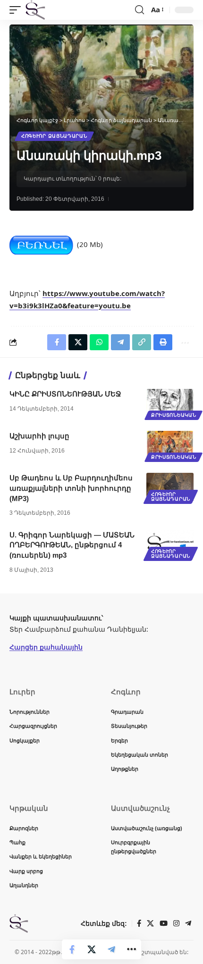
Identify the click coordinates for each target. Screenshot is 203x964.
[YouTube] (163, 923)
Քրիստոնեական (173, 415)
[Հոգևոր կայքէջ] (35, 10)
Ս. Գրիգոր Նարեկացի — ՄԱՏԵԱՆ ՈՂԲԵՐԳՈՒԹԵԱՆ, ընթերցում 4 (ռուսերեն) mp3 (72, 545)
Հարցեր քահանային (46, 647)
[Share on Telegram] (111, 949)
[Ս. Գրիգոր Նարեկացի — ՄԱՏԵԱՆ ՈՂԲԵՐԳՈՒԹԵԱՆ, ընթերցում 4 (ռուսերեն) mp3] (170, 544)
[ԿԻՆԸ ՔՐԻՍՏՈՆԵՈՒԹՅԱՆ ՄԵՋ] (170, 403)
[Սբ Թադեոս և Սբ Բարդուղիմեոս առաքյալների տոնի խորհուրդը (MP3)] (170, 487)
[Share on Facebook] (72, 949)
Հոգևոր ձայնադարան (54, 136)
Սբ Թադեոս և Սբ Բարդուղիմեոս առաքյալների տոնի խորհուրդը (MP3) (71, 488)
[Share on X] (92, 949)
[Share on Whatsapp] (99, 342)
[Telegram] (188, 923)
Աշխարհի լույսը (39, 436)
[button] (17, 10)
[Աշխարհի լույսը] (170, 445)
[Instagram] (176, 923)
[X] (150, 923)
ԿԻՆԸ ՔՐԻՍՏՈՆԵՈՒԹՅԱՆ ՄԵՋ (65, 394)
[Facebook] (139, 923)
